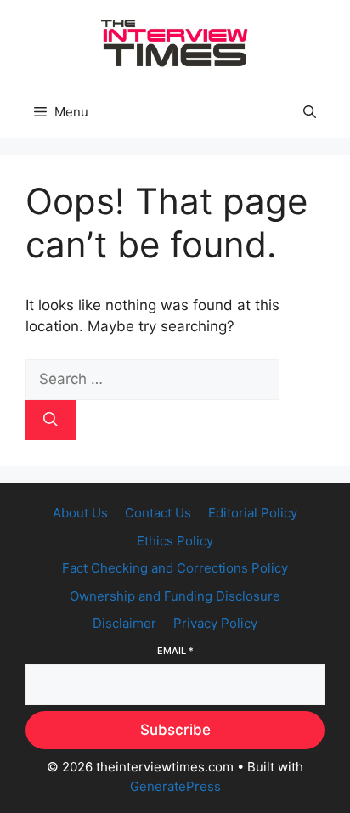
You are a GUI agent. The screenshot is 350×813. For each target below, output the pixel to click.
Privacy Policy (215, 623)
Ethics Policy (175, 541)
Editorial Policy (252, 513)
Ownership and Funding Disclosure (175, 596)
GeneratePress (175, 786)
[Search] (50, 420)
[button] (309, 112)
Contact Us (158, 513)
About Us (80, 513)
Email (175, 651)
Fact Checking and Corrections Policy (175, 568)
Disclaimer (124, 623)
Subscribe (175, 729)
